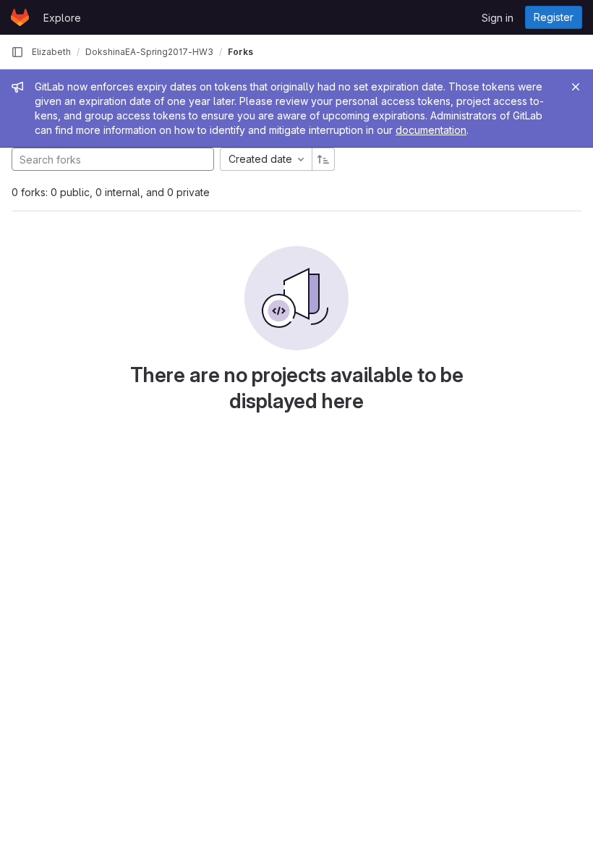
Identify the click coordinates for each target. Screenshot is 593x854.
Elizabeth (51, 51)
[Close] (575, 87)
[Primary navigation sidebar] (17, 52)
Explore (62, 18)
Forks (240, 51)
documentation (431, 130)
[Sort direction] (323, 159)
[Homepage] (20, 17)
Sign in (497, 18)
